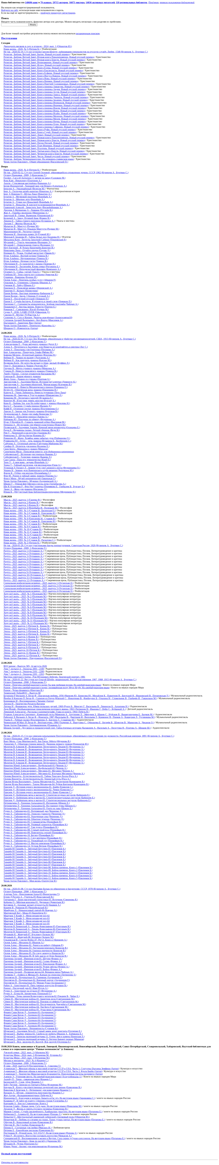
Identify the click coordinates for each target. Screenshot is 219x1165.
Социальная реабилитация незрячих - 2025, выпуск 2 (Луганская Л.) (38, 585)
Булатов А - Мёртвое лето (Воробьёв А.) (24, 199)
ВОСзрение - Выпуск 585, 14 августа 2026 (25, 666)
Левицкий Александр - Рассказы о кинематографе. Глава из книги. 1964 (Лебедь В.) (46, 711)
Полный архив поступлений (16, 1153)
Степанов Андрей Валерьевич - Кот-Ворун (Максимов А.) (33, 320)
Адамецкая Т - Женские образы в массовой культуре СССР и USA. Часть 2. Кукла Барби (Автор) (53, 1071)
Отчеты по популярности (14, 1162)
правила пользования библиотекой (177, 2)
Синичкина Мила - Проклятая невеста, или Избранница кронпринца (39, 451)
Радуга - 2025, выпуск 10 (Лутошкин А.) (24, 575)
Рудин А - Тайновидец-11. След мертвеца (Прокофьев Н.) (33, 838)
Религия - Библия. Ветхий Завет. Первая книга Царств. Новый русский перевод (44, 140)
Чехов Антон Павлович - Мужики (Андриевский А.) (30, 481)
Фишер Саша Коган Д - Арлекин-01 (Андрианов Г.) (30, 1012)
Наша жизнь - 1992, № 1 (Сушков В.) (22, 537)
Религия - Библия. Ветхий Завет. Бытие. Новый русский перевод (37, 54)
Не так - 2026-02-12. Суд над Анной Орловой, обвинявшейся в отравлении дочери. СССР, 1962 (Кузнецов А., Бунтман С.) (66, 172)
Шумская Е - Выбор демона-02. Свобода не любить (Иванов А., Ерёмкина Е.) (43, 1034)
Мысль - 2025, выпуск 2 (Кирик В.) (21, 502)
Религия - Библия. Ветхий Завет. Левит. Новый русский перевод (36, 135)
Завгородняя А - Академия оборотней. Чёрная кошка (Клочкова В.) (38, 384)
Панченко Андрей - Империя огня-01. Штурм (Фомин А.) (33, 958)
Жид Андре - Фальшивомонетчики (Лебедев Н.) (28, 1095)
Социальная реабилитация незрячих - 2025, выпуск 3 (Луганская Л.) (38, 588)
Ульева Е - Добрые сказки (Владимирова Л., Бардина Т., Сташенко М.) (39, 720)
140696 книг (31, 2)
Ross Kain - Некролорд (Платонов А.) (23, 180)
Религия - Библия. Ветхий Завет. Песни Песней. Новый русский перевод (41, 143)
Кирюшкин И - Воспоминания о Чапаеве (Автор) (29, 701)
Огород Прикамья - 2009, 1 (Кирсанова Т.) (25, 548)
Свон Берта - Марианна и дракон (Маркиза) (26, 449)
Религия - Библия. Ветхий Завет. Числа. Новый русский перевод (36, 156)
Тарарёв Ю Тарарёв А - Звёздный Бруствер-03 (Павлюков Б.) (35, 854)
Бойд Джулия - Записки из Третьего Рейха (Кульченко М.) (33, 1084)
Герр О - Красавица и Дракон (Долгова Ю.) (26, 365)
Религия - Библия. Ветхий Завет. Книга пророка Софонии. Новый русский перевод (46, 127)
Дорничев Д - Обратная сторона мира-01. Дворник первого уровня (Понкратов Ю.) (46, 744)
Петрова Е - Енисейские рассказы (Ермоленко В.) (29, 1130)
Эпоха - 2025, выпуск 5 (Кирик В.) (21, 636)
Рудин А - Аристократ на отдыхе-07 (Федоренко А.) (30, 991)
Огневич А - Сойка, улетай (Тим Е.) (22, 272)
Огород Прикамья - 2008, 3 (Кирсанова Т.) (25, 682)
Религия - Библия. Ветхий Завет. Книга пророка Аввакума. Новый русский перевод (46, 86)
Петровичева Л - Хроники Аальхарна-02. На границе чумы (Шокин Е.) (40, 805)
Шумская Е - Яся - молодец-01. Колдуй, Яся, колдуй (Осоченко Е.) (37, 1042)
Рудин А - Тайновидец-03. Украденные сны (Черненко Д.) (33, 816)
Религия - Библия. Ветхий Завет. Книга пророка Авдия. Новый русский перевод (45, 89)
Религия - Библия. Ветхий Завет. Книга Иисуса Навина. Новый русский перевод (45, 76)
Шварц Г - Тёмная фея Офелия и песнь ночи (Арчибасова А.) (35, 484)
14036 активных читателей (100, 2)
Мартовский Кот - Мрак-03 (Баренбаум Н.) (25, 913)
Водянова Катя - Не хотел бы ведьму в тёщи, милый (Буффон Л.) (37, 363)
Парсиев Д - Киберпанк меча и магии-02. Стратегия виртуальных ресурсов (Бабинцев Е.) (49, 797)
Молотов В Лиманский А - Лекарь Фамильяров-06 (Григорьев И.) (37, 929)
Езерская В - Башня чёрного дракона (22, 376)
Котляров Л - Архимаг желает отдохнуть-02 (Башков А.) (32, 905)
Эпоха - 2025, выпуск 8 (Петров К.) (22, 645)
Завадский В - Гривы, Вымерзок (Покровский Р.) (28, 215)
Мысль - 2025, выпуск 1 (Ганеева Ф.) (22, 500)
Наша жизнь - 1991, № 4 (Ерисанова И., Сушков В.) (30, 518)
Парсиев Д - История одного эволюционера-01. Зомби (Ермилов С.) (38, 787)
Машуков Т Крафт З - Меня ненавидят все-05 (27, 923)
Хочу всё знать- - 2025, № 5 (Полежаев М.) (25, 604)
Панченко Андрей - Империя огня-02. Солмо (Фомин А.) (33, 961)
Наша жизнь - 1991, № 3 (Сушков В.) (22, 516)
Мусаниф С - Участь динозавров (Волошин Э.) (27, 242)
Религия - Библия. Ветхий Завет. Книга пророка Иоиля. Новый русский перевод (45, 108)
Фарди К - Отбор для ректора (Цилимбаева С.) (27, 473)
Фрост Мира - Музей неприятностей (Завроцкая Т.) (30, 478)
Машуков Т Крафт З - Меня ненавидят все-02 (27, 915)
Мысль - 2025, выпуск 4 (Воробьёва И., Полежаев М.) (31, 508)
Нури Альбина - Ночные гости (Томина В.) (26, 261)
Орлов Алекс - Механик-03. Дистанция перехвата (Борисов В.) (36, 948)
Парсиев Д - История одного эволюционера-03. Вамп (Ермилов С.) (38, 792)
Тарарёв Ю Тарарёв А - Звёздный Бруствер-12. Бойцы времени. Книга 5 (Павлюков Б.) (48, 878)
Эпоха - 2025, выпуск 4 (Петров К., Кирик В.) (27, 634)
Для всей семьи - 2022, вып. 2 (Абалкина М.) (26, 1052)
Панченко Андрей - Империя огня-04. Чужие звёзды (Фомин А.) (36, 966)
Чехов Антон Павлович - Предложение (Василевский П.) (33, 658)
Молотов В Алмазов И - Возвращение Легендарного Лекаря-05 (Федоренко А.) (44, 757)
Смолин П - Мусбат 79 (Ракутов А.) (22, 315)
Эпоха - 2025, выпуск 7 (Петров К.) (22, 642)
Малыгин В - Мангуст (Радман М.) (21, 226)
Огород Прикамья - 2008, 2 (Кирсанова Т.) (25, 738)
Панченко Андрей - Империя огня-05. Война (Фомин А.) (33, 969)
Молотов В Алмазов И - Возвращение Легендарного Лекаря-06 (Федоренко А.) (44, 760)
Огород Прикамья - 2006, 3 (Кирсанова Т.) (25, 1063)
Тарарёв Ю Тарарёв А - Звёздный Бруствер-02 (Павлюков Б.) (35, 851)
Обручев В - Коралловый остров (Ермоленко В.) (28, 1122)
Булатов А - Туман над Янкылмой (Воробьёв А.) (28, 202)
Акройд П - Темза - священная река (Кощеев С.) (28, 1079)
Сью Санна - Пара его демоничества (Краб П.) (27, 459)
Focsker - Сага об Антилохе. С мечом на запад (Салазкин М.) (34, 178)
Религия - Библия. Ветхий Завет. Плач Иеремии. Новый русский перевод (41, 145)
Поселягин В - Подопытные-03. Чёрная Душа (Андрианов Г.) (35, 983)
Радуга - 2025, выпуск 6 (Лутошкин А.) (24, 564)
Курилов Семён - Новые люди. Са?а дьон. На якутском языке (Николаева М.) (43, 1106)
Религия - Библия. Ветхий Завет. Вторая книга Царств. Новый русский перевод (44, 59)
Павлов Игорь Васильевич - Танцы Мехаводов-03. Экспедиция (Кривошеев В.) (44, 781)
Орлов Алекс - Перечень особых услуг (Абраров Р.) (30, 280)
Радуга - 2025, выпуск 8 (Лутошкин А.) (24, 569)
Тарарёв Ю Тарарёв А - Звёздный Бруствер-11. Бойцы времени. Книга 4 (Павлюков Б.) (48, 875)
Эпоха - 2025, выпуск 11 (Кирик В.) (22, 653)
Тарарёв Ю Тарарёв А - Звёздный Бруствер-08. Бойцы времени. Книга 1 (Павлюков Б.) (48, 867)
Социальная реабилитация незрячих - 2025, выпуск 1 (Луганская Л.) (38, 583)
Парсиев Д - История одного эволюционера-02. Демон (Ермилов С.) (38, 789)
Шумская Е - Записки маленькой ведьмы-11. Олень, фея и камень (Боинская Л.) (44, 1036)
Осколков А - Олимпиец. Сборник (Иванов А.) (28, 282)
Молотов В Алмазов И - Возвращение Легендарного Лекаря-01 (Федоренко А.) (44, 746)
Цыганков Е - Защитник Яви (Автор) (22, 323)
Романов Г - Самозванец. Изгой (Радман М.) (26, 309)
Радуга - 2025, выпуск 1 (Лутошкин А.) (24, 551)
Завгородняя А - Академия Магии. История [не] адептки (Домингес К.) (40, 382)
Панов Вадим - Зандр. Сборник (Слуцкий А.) (27, 296)
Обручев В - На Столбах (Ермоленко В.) (24, 1125)
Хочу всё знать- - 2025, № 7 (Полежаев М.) (25, 610)
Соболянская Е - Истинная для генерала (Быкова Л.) (30, 454)
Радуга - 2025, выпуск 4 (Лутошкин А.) (24, 559)
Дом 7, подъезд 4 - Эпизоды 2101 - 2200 (24, 671)
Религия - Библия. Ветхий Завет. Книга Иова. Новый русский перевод (40, 78)
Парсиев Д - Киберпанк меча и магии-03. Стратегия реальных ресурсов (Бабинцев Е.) (47, 800)
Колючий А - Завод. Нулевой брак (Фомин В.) (27, 218)
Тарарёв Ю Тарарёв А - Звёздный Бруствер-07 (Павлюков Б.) (35, 865)
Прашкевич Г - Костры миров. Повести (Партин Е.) (30, 306)
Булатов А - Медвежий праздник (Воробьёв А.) (28, 196)
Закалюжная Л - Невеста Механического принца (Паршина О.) (36, 387)
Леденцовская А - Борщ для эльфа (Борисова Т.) (28, 414)
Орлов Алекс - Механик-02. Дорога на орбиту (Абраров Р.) (33, 945)
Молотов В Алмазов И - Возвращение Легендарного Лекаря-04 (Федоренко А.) (44, 754)
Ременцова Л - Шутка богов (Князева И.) (24, 435)
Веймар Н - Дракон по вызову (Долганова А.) (27, 357)
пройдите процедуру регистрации (58, 13)
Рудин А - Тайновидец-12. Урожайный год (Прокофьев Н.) (33, 840)
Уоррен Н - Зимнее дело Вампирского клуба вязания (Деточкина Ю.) (39, 470)
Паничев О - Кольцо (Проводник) (21, 290)
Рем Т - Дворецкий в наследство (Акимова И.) (27, 433)
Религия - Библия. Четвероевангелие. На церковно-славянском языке (39, 159)
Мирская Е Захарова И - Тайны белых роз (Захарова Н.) (32, 237)
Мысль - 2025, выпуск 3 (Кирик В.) (21, 505)
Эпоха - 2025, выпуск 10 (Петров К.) (22, 650)
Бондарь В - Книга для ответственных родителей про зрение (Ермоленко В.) (42, 1087)
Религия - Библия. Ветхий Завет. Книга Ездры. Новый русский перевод (40, 68)
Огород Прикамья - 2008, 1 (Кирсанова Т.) (25, 891)
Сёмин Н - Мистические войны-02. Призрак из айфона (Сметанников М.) (41, 1001)
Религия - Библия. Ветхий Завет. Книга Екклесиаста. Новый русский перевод (43, 70)
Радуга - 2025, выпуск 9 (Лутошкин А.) (24, 572)
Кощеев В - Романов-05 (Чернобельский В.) (26, 907)
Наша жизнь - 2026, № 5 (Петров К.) (22, 49)
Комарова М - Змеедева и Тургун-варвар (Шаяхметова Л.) (33, 395)
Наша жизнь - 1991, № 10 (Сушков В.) (23, 529)
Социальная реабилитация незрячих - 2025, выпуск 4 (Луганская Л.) (38, 591)
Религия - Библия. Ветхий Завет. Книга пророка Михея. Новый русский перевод (45, 119)
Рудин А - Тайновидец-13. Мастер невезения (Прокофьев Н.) (35, 843)
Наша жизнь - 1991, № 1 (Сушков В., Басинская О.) (30, 510)
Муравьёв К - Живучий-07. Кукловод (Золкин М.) (29, 934)
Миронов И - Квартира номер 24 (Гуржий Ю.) (27, 234)
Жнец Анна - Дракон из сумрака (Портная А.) (27, 379)
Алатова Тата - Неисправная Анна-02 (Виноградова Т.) (32, 894)
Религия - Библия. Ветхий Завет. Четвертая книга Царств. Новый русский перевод (46, 153)
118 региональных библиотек (131, 2)
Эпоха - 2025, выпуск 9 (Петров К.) (22, 647)
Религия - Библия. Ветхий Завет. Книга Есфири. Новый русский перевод (41, 73)
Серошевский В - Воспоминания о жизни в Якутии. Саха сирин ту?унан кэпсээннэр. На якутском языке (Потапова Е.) (64, 1138)
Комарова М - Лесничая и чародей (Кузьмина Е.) (28, 398)
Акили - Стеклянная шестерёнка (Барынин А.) (27, 183)
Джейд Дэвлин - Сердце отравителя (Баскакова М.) (30, 373)
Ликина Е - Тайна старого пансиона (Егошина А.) (29, 221)
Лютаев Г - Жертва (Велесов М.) (20, 223)
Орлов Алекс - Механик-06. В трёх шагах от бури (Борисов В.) (35, 956)
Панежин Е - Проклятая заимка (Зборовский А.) (28, 288)
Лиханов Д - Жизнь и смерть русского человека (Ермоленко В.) (36, 1109)
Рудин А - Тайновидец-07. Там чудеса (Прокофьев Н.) (31, 827)
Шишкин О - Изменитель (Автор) (21, 328)
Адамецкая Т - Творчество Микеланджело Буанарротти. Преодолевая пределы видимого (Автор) (53, 1074)
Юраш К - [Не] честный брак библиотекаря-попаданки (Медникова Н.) (40, 492)
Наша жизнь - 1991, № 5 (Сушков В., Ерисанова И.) (30, 521)
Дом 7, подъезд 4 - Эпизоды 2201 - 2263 (24, 674)
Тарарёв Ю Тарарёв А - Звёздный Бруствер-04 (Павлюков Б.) (35, 856)
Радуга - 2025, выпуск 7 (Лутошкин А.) (24, 567)
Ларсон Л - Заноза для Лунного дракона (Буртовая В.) (31, 411)
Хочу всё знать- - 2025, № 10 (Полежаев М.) (26, 618)
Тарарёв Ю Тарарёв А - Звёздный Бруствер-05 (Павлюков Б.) (35, 859)
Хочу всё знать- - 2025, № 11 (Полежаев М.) (26, 620)
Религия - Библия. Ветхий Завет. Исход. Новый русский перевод (37, 65)
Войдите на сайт (9, 10)
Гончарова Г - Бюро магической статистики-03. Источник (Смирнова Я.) (41, 899)
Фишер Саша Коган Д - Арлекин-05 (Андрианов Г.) (30, 1023)
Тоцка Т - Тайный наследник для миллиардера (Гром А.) (32, 465)
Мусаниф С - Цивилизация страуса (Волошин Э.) (29, 245)
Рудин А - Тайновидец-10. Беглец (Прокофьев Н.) (29, 835)
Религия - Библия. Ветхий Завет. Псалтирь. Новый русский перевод (38, 148)
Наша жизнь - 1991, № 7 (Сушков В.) (22, 524)
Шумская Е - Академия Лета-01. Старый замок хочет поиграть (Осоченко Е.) (43, 1031)
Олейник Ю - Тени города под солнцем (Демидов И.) (31, 274)
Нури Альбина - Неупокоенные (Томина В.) (26, 258)
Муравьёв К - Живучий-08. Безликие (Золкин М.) (29, 937)
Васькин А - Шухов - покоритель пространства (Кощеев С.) (34, 1092)
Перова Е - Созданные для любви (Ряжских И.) (27, 1127)
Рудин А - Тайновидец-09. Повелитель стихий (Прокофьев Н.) (35, 832)
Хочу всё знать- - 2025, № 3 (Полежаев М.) (25, 599)
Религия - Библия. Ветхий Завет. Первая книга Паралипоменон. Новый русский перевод (49, 137)
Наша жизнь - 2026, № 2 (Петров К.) (22, 542)
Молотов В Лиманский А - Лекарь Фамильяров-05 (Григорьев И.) (37, 926)
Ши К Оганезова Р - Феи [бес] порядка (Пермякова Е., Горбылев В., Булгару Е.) (44, 486)
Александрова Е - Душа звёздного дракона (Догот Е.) (31, 344)
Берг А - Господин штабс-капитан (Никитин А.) (28, 191)
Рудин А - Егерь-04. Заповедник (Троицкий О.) (28, 993)
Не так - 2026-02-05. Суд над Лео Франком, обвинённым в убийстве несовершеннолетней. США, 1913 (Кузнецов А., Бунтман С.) (70, 339)
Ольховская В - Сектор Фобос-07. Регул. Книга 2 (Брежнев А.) (35, 940)
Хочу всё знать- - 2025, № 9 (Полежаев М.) (25, 615)
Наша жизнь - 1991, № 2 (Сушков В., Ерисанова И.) (30, 513)
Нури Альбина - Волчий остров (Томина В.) (26, 255)
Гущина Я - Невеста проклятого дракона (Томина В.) (30, 371)
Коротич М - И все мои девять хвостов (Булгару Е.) (30, 400)
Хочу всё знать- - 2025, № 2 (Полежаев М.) (25, 596)
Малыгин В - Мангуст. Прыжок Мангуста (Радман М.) (31, 229)
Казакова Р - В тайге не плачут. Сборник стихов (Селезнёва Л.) (36, 1101)
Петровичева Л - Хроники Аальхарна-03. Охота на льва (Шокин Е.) (38, 808)
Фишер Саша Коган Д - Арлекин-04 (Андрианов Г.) (30, 1020)
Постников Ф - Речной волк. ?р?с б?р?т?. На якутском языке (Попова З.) (40, 1133)
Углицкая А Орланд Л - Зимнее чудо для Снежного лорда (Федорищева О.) (42, 467)
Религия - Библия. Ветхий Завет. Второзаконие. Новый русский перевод (40, 62)
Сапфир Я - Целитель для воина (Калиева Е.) (26, 446)
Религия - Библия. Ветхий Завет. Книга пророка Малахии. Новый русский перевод (46, 116)
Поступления (9, 38)
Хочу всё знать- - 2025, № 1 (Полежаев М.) (25, 593)
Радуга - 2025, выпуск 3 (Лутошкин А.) (24, 556)
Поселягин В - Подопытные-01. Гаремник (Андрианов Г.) (33, 977)
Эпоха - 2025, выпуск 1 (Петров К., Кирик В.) (27, 626)
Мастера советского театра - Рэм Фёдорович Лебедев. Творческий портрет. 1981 (44, 677)
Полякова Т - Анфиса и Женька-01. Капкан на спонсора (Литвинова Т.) (40, 974)
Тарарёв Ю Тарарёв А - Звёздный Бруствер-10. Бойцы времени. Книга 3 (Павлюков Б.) (48, 873)
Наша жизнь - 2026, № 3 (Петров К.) (22, 336)
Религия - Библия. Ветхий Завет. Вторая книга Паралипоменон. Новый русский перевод (49, 57)
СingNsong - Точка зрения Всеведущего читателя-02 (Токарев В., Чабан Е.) (42, 996)
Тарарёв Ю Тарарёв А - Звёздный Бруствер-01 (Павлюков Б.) (35, 848)
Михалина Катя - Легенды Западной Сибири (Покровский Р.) (35, 239)
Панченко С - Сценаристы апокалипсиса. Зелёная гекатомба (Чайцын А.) (41, 304)
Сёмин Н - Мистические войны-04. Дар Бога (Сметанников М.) (36, 1007)
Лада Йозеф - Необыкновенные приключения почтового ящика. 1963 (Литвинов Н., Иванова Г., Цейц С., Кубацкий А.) (65, 709)
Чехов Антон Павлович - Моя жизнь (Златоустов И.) (30, 881)
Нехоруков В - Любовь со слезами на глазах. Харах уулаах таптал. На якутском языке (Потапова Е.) (54, 1119)
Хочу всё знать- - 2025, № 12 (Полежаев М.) (26, 623)
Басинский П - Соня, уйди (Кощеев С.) (23, 1082)
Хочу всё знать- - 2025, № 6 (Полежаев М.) (25, 607)
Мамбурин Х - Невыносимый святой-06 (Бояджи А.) (30, 910)
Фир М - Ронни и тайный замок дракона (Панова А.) (30, 476)
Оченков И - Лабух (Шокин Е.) (19, 285)
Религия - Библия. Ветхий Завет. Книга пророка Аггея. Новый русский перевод (44, 92)
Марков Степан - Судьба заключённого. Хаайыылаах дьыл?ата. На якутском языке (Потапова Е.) (53, 1111)
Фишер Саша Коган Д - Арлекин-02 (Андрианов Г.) (30, 1015)
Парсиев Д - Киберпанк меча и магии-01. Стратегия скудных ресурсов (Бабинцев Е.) (47, 795)
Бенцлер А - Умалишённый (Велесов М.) (24, 188)
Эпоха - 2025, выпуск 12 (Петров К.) (22, 655)
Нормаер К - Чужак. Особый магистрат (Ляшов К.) (29, 253)
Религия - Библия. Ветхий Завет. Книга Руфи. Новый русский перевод (40, 129)
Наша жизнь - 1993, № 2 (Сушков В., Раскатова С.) (29, 540)
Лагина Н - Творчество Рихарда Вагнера (24, 703)
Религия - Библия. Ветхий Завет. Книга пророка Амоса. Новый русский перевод (45, 94)
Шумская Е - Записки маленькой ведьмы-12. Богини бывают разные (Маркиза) (44, 1039)
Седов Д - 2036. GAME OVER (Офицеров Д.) (27, 312)
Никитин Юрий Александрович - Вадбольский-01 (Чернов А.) (35, 765)
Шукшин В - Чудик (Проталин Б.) (21, 1143)
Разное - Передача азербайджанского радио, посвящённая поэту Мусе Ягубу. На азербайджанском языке (57, 687)
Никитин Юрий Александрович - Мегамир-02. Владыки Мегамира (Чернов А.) (44, 773)
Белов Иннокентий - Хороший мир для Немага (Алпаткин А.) (35, 186)
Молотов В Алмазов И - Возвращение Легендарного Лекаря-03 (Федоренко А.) (44, 752)
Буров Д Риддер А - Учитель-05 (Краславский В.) (29, 897)
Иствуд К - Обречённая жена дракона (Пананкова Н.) (31, 390)
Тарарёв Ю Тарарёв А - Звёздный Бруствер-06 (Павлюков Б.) (35, 862)
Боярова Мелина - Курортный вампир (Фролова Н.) (30, 355)
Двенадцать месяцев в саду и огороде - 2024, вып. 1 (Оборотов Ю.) (38, 46)
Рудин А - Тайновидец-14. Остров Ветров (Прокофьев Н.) (33, 846)
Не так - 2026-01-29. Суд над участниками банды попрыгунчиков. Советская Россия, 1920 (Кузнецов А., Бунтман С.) (63, 545)
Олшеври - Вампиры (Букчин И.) (20, 277)
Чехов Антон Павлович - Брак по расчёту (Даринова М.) (32, 1141)
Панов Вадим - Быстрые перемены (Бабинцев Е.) (29, 293)
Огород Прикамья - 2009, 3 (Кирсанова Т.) (25, 175)
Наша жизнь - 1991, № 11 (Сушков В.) (23, 532)
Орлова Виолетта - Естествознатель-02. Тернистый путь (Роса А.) (37, 779)
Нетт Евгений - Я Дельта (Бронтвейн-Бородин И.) (29, 247)
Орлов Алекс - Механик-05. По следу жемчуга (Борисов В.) (34, 953)
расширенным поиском (88, 33)
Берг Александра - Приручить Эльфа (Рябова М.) (28, 352)
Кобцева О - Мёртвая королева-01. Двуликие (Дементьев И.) (34, 902)
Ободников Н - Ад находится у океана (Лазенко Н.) (30, 264)
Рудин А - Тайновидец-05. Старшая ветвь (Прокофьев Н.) (33, 822)
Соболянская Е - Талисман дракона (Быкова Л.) (28, 457)
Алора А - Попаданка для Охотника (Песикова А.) (29, 349)
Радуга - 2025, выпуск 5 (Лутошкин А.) (24, 561)
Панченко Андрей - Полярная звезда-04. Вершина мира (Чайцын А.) (38, 972)
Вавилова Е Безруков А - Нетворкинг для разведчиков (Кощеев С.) (38, 1090)
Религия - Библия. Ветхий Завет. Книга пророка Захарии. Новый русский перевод (46, 100)
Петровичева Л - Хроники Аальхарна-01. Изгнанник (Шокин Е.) (37, 803)
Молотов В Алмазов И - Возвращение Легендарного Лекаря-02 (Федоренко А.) (44, 749)
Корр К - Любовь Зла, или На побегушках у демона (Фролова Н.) (37, 403)
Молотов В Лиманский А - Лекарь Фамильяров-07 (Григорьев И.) (37, 932)
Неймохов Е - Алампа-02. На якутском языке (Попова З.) (32, 1114)
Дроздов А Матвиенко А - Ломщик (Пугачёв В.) (28, 210)
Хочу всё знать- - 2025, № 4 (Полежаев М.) (25, 602)
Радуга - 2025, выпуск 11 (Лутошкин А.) (24, 577)
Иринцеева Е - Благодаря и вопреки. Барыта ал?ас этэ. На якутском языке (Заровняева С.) (49, 1098)
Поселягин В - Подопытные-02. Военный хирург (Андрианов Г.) (37, 980)
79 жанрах (45, 2)
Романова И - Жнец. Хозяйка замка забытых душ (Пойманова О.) (37, 438)
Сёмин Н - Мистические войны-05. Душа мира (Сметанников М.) (37, 1009)
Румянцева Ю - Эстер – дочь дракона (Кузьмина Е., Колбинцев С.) (37, 441)
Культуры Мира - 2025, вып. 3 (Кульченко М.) (27, 1058)
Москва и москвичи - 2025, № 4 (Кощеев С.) (26, 1060)
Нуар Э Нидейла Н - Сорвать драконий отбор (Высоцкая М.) (34, 422)
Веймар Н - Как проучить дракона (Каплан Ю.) (27, 360)
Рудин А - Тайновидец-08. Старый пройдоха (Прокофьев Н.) (34, 830)
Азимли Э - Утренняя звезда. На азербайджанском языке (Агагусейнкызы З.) (43, 1076)
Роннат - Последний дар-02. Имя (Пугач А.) (26, 988)
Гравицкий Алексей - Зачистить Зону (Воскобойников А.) (33, 207)
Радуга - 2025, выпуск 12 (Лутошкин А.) (24, 580)
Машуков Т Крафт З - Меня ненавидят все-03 (27, 918)
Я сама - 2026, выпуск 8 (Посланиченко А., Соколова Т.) (32, 1066)
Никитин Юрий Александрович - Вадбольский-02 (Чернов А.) (35, 768)
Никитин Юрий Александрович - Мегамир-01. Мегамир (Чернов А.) (39, 771)
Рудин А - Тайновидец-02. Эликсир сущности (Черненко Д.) (34, 814)
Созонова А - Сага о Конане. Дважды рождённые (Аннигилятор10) (38, 317)
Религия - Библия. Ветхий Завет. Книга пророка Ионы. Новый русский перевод (44, 110)
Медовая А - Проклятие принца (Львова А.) (26, 416)
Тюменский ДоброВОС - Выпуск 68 (22, 693)
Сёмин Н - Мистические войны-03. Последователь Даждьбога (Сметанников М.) (45, 1004)
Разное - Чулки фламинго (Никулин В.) (24, 690)
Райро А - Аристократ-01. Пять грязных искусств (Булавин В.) (35, 985)
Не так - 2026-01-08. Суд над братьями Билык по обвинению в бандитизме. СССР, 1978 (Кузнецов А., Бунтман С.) (62, 889)
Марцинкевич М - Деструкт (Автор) (22, 231)
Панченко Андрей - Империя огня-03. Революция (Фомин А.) (35, 964)
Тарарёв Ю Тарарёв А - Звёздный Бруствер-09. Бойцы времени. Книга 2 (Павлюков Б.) (48, 870)
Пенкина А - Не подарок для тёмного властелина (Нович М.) (35, 424)
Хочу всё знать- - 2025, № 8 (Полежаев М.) (25, 612)
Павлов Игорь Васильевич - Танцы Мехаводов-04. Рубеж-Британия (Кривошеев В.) (46, 784)
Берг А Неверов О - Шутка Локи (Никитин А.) (27, 194)
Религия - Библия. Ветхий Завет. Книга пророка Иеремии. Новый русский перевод (46, 105)
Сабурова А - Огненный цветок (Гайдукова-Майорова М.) (33, 443)
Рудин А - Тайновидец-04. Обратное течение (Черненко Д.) (34, 819)
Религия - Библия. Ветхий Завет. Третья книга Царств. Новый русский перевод (44, 151)
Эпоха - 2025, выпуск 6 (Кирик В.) (21, 639)
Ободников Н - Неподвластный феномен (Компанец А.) (32, 269)
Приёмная (153, 2)
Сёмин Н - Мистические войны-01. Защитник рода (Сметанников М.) (39, 999)
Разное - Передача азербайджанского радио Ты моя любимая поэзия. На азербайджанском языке (52, 685)
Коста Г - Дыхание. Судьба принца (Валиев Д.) (27, 406)
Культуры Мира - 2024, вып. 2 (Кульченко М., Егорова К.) (33, 1055)
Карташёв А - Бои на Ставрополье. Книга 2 (26, 1103)
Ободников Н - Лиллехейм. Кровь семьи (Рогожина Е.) (32, 266)
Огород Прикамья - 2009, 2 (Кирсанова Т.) (25, 341)
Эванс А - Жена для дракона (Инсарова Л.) (25, 489)
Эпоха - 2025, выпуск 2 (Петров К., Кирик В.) (27, 628)
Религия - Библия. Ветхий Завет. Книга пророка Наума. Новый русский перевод (45, 121)
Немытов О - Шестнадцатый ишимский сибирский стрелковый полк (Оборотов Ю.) (47, 1117)
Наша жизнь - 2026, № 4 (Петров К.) (22, 170)
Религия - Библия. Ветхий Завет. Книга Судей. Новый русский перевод (40, 132)
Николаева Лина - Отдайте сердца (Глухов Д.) (27, 250)
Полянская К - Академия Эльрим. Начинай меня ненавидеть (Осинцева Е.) (42, 427)
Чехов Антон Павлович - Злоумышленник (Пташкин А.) (32, 725)
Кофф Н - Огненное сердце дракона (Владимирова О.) (31, 408)
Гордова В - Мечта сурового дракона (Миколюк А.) (30, 368)
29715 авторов (60, 2)
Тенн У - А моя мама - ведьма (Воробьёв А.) (26, 462)
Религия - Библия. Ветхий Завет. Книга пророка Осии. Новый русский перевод (44, 124)
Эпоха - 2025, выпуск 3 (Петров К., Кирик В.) (27, 631)
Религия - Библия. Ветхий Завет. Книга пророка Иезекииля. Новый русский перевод (47, 102)
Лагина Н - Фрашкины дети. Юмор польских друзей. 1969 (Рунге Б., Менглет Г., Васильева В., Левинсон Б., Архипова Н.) (66, 706)
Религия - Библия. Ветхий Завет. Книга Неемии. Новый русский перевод (41, 81)
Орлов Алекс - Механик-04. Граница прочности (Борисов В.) (35, 950)
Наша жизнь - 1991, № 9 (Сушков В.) (22, 526)
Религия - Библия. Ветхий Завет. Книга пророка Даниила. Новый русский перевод (46, 97)
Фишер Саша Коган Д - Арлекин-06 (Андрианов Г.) (30, 1025)
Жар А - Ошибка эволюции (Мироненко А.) (26, 213)
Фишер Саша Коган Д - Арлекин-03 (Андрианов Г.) (30, 1017)
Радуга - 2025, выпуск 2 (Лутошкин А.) (24, 553)
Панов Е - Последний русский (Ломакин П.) (26, 298)
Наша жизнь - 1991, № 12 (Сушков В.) (23, 534)
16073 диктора (76, 2)
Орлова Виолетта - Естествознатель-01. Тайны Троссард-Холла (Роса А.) (41, 776)
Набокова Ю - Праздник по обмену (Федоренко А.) (30, 419)
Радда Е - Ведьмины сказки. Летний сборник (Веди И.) (32, 430)
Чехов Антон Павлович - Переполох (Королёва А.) (29, 325)
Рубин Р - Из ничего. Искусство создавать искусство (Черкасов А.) (38, 1135)
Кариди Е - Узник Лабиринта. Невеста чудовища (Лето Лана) (35, 392)
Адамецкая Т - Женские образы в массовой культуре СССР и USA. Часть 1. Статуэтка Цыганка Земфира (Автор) (61, 1068)
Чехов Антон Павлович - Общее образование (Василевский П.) (36, 162)
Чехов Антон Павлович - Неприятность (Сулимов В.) (31, 1028)
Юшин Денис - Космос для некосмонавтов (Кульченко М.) (33, 1146)
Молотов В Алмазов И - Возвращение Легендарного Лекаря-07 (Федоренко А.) (44, 763)
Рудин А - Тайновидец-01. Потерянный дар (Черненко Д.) (33, 811)
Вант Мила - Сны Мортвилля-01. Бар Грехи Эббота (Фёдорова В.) (37, 741)
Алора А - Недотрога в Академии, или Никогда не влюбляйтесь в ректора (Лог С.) (46, 347)
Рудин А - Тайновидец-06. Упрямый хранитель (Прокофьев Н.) (36, 824)
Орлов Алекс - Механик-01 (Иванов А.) (24, 942)
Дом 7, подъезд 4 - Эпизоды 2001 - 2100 (24, 669)
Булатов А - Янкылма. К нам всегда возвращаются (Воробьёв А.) (37, 204)
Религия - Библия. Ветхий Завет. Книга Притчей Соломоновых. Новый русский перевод (49, 84)
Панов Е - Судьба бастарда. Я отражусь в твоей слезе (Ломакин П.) (38, 301)
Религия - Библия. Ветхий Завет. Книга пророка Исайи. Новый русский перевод (45, 113)
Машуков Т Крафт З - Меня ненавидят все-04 (27, 921)
